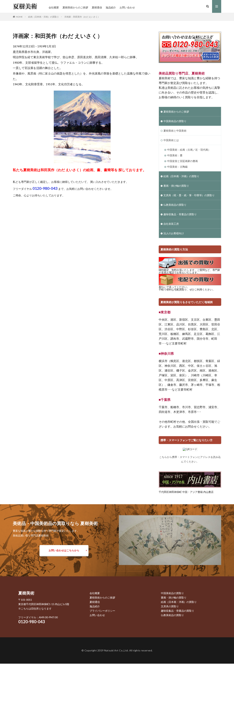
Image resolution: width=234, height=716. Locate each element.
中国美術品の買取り (174, 121)
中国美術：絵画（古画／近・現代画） (189, 149)
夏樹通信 (97, 7)
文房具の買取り (170, 606)
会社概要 (54, 7)
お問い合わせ (127, 7)
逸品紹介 (111, 7)
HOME (19, 16)
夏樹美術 (26, 592)
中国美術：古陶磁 (177, 166)
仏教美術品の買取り (174, 204)
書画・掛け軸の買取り (176, 185)
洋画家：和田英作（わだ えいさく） (82, 16)
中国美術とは (171, 140)
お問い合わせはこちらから (64, 550)
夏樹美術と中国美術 (174, 130)
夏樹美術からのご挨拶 (75, 7)
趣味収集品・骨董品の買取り (180, 214)
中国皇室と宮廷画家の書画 (182, 161)
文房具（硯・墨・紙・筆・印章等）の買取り (189, 195)
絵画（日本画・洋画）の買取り (43, 16)
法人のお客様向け (173, 233)
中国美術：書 (174, 155)
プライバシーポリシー (102, 610)
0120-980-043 (31, 621)
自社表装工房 (171, 223)
